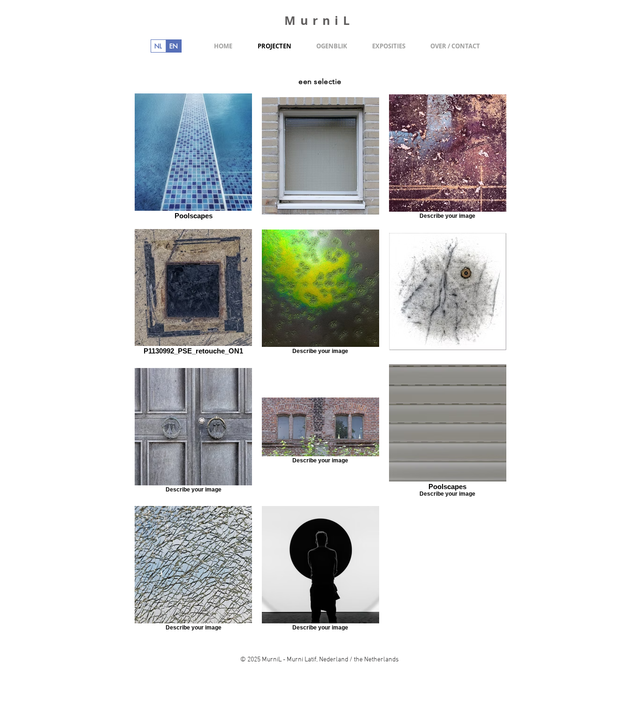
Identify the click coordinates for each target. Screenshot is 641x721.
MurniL (319, 20)
